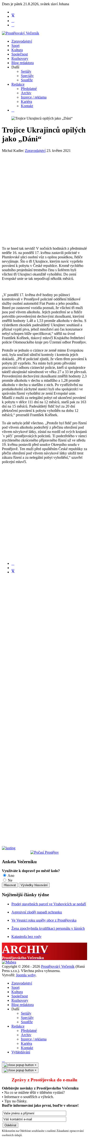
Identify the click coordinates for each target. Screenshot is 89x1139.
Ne (9, 880)
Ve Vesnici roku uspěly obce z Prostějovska (43, 920)
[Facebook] (12, 12)
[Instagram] (12, 25)
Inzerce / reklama (34, 97)
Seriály (26, 71)
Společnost (19, 54)
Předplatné (29, 89)
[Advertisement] (44, 198)
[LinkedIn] (12, 568)
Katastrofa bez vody (26, 936)
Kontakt (27, 106)
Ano (10, 876)
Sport (15, 46)
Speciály (27, 76)
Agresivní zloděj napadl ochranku (36, 912)
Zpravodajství (21, 41)
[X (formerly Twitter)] (13, 572)
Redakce (17, 84)
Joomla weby (26, 975)
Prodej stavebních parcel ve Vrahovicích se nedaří (48, 904)
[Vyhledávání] (12, 110)
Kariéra (26, 102)
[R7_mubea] (9, 962)
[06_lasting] (8, 848)
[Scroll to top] (3, 1060)
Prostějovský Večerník (58, 966)
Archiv (26, 93)
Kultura (17, 50)
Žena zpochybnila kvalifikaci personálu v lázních (48, 928)
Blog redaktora (22, 63)
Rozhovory (19, 58)
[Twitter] (13, 16)
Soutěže (27, 80)
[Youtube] (12, 21)
